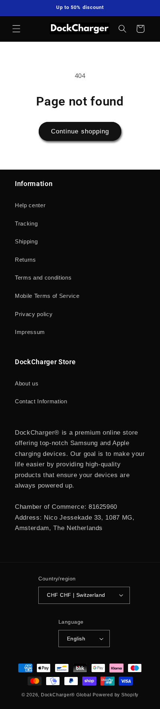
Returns (25, 259)
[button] (16, 29)
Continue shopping (80, 131)
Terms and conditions (43, 277)
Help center (30, 205)
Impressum (30, 332)
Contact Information (41, 401)
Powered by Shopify (115, 694)
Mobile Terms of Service (47, 296)
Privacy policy (33, 314)
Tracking (26, 223)
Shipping (26, 241)
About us (26, 383)
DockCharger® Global (66, 694)
